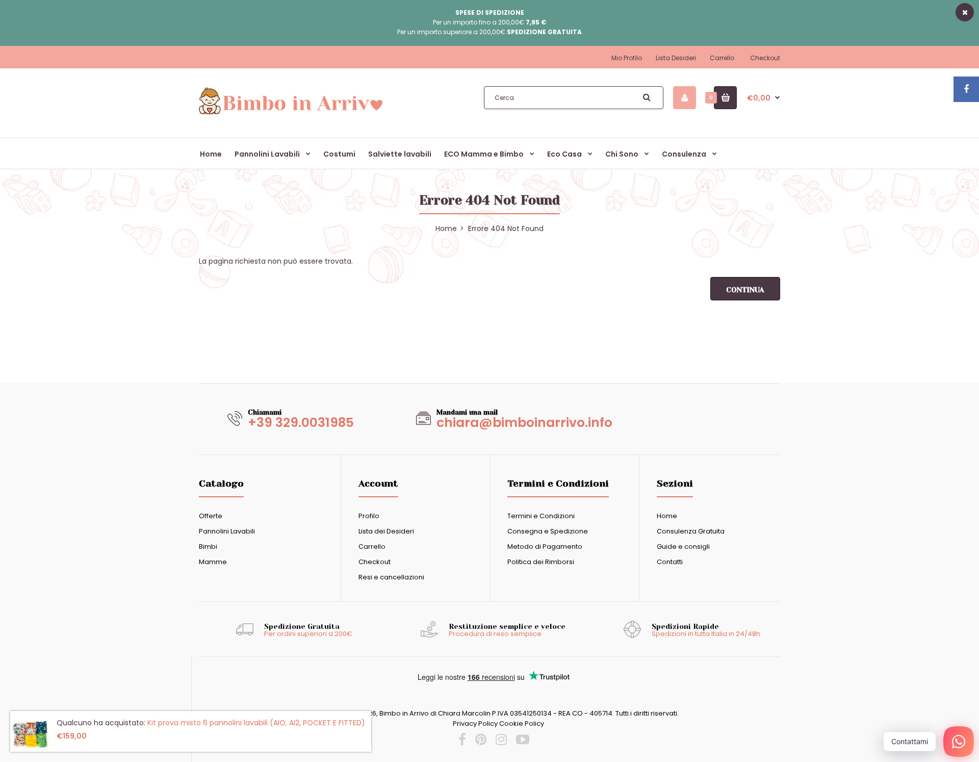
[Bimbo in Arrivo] (290, 114)
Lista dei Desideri (386, 531)
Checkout (765, 58)
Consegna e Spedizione (547, 531)
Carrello (722, 58)
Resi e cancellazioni (391, 577)
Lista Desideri (676, 58)
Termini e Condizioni (541, 516)
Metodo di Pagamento (544, 546)
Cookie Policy (521, 723)
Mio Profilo (626, 58)
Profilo (368, 516)
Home (667, 516)
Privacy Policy (475, 723)
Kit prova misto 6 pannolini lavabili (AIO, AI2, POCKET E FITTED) (256, 723)
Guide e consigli (683, 546)
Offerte (210, 516)
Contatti (670, 562)
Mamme (213, 562)
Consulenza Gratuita (691, 531)
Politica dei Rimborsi (540, 562)
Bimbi (208, 546)
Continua (745, 290)
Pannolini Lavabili (227, 531)
